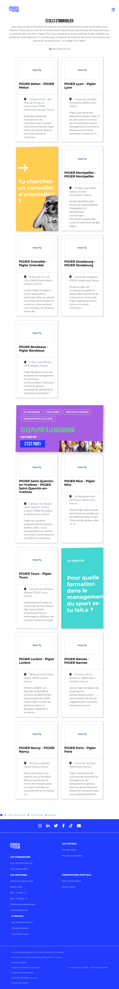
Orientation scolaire (38, 418)
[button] (59, 49)
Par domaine (69, 849)
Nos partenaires (19, 928)
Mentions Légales (18, 962)
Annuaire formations (21, 863)
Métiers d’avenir (77, 412)
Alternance (32, 412)
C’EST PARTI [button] (33, 443)
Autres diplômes (19, 910)
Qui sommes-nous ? (22, 922)
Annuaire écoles (18, 869)
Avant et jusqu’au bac (22, 881)
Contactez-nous (19, 933)
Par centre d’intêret (72, 855)
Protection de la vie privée (22, 973)
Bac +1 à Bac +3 (18, 892)
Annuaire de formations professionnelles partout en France (36, 957)
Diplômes (53, 412)
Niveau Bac (16, 886)
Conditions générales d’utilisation (25, 967)
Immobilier (37, 815)
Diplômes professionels (22, 904)
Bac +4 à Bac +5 (18, 898)
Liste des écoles (17, 815)
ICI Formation (58, 952)
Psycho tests (68, 886)
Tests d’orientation (71, 881)
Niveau (52, 815)
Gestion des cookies (19, 983)
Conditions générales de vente (24, 978)
